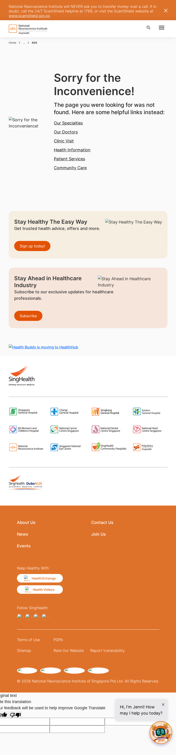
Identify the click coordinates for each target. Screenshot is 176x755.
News (22, 534)
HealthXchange (44, 578)
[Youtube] (45, 617)
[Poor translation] (15, 714)
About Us (26, 522)
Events (24, 545)
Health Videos (44, 589)
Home (12, 42)
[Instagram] (28, 617)
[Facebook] (20, 617)
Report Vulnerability (107, 650)
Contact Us (102, 522)
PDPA (58, 639)
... (24, 42)
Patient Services (69, 158)
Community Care (70, 167)
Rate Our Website (69, 650)
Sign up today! (32, 246)
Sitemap (24, 650)
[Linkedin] (36, 617)
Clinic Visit (64, 141)
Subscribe (28, 316)
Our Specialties (68, 123)
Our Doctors (66, 132)
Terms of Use (28, 639)
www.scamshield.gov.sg (29, 15)
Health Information (72, 149)
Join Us (98, 534)
